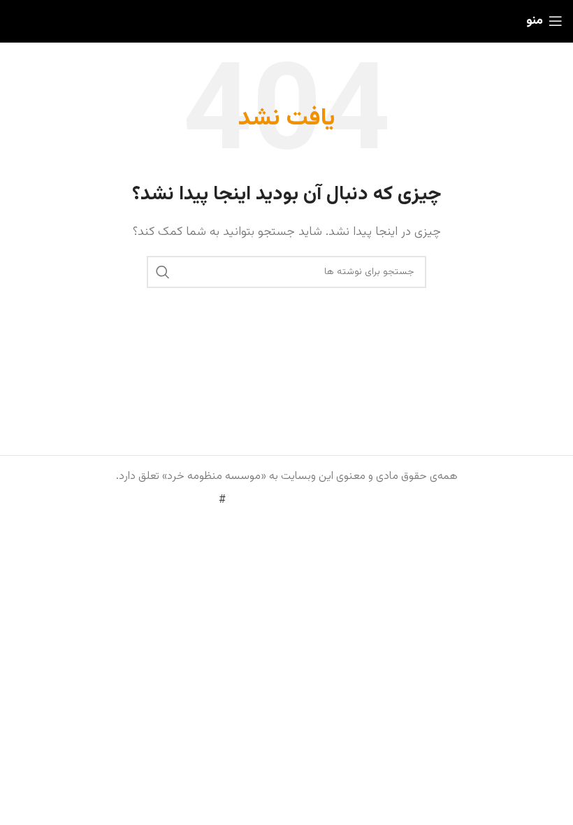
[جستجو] (163, 272)
